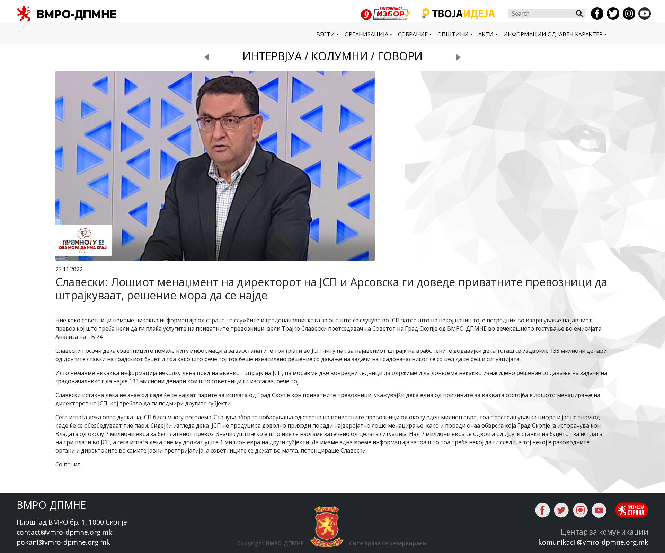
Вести (325, 34)
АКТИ (486, 34)
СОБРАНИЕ (413, 34)
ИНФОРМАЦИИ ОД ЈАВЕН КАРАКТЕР (553, 34)
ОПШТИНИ (453, 34)
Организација (366, 34)
